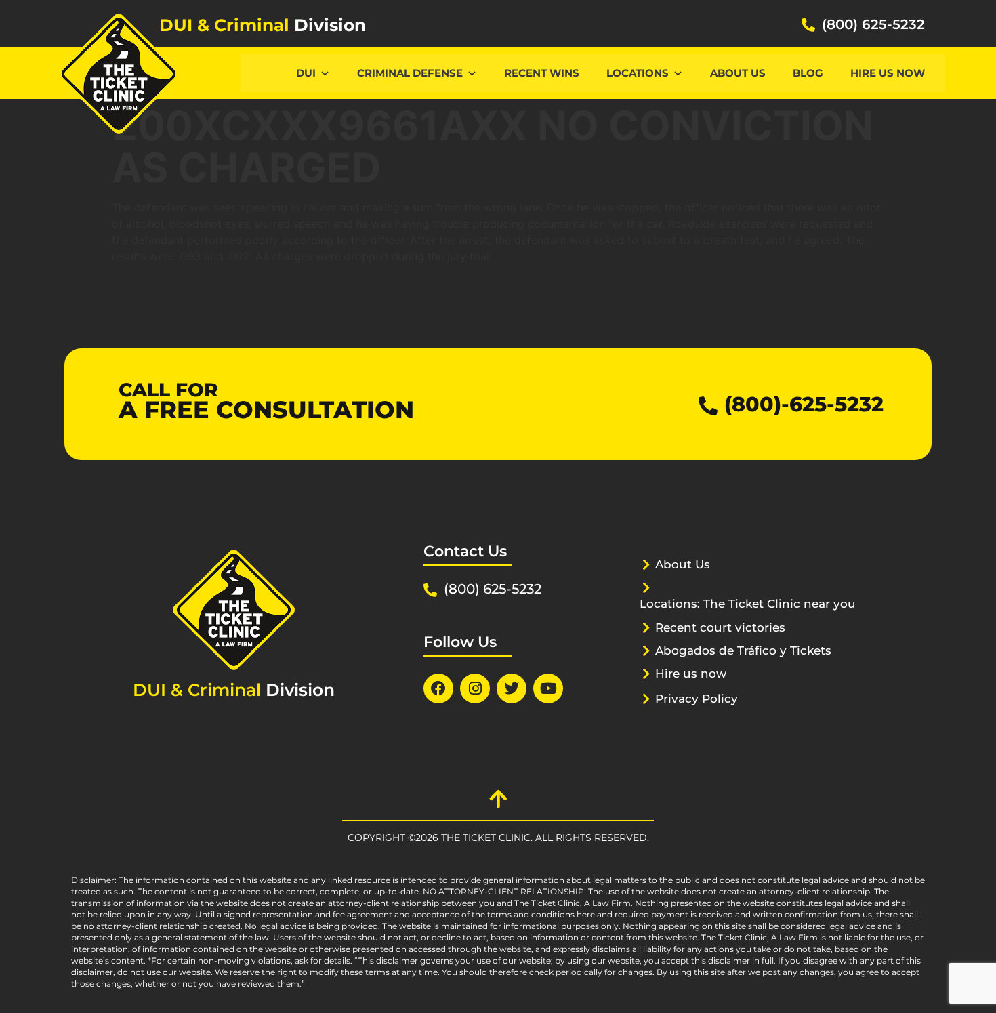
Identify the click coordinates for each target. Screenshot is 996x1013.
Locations (637, 72)
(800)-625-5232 (804, 404)
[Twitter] (511, 688)
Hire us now (887, 72)
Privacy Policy (696, 698)
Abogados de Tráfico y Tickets (743, 650)
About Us (738, 72)
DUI (306, 72)
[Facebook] (438, 688)
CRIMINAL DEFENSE (410, 72)
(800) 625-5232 (873, 24)
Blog (808, 72)
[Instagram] (475, 688)
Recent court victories (720, 627)
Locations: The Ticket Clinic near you (748, 604)
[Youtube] (548, 688)
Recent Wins (541, 72)
